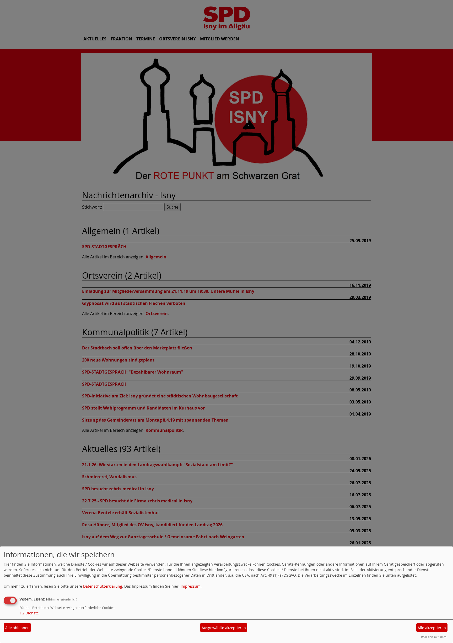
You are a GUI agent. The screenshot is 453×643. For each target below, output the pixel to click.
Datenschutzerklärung (102, 586)
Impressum (191, 586)
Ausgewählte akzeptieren (224, 627)
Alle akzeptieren (432, 627)
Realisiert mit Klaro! (434, 637)
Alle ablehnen (17, 627)
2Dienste (29, 612)
